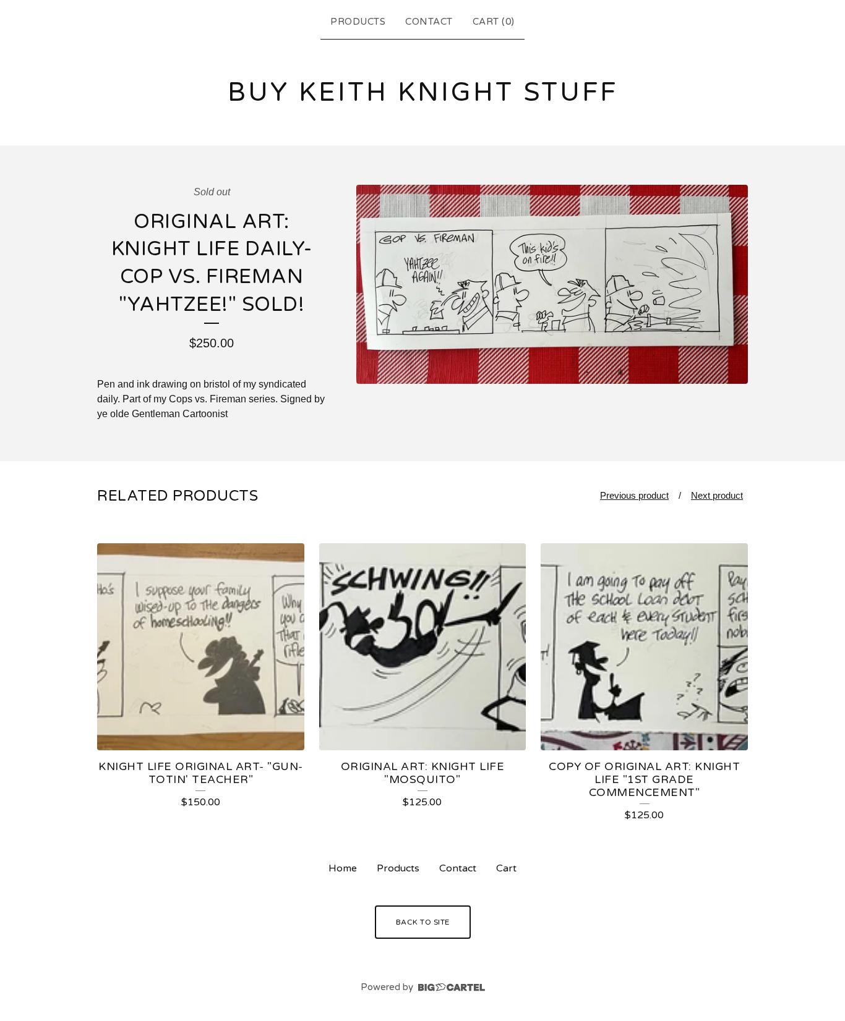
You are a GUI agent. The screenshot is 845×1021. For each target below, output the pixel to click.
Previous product (634, 495)
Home (342, 868)
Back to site (423, 922)
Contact (429, 21)
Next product (717, 495)
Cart (506, 868)
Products (357, 21)
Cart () (494, 21)
